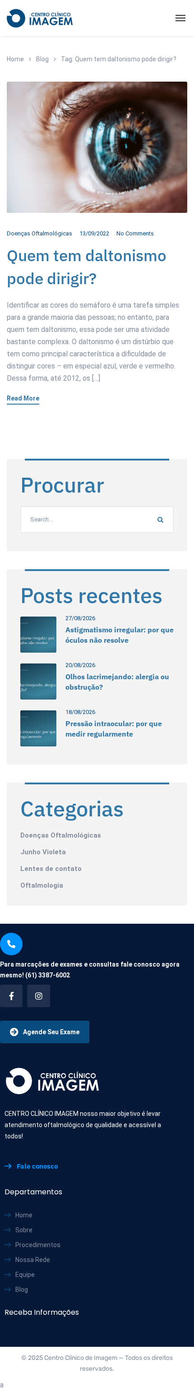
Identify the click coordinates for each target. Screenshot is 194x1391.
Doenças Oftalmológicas (39, 233)
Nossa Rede (32, 1259)
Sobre (23, 1230)
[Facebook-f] (11, 996)
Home (15, 59)
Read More (23, 398)
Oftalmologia (41, 885)
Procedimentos (37, 1244)
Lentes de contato (51, 869)
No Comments (135, 233)
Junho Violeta (43, 852)
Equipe (25, 1274)
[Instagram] (38, 996)
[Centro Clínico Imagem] (40, 18)
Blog (42, 59)
